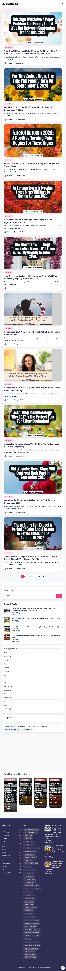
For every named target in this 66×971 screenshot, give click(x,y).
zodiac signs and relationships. (32, 945)
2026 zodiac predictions (31, 832)
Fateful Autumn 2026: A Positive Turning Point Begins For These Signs (36, 627)
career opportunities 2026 (31, 863)
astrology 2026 (20, 723)
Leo (5, 675)
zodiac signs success (30, 954)
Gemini (6, 671)
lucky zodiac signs (10, 726)
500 (38, 576)
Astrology (7, 656)
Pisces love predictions (30, 907)
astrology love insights (30, 851)
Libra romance (28, 892)
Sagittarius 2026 (22, 726)
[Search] (59, 596)
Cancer (6, 660)
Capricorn (7, 664)
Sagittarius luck (28, 913)
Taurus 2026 (44, 726)
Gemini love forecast (30, 879)
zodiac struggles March (30, 957)
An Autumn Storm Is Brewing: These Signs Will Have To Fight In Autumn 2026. (36, 637)
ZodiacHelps (10, 3)
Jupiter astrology (55, 723)
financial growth (29, 873)
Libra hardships (35, 888)
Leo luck (27, 888)
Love (5, 683)
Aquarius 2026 (9, 723)
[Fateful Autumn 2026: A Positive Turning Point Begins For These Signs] (7, 629)
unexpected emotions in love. (32, 932)
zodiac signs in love (27, 729)
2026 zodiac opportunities (31, 829)
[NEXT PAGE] (43, 576)
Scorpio (6, 694)
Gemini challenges (29, 876)
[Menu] (63, 3)
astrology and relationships (31, 848)
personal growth (29, 904)
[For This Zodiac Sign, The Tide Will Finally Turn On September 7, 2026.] (7, 620)
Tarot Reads (8, 697)
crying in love (28, 866)
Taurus (6, 701)
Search (7, 590)
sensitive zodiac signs (30, 926)
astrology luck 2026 (30, 854)
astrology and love (29, 845)
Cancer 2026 (44, 723)
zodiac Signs (9, 47)
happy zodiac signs (29, 882)
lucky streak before (29, 898)
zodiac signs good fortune (12, 729)
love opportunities (29, 895)
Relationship (8, 686)
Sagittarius (7, 690)
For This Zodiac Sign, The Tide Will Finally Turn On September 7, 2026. (36, 618)
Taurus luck (37, 929)
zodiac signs (28, 939)
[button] (43, 576)
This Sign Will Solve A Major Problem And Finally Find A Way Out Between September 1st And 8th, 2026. (34, 609)
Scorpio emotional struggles (32, 920)
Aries (6, 653)
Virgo (6, 705)
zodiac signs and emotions (31, 942)
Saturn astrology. (33, 726)
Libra (5, 679)
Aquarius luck (28, 838)
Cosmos (7, 668)
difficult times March (30, 870)
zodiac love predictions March (32, 935)
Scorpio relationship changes (32, 923)
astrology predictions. (32, 723)
